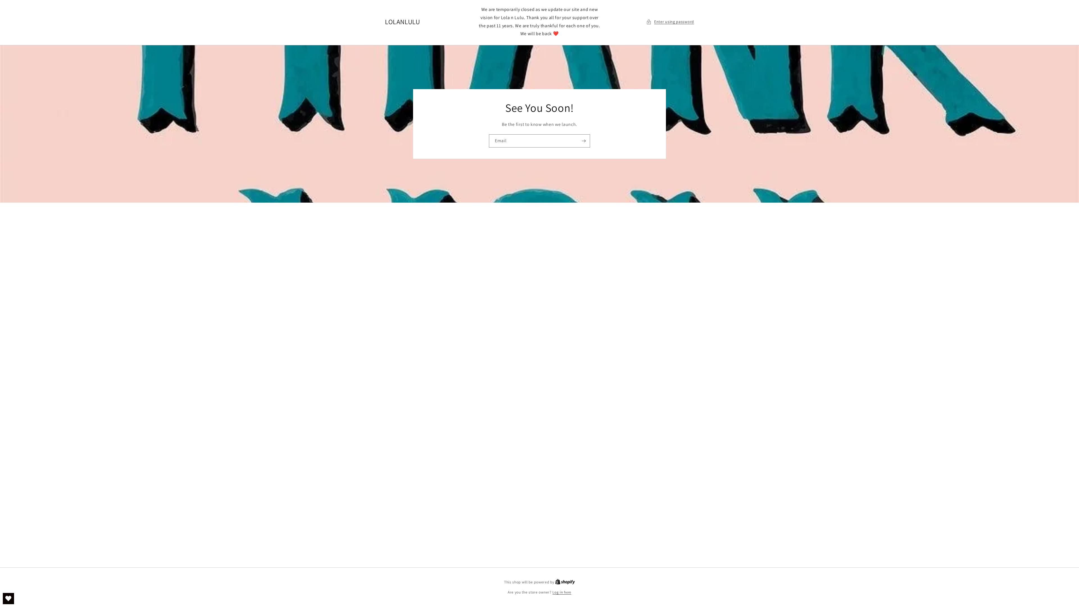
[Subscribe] (583, 141)
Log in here (561, 592)
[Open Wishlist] (8, 598)
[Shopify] (565, 582)
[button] (670, 21)
